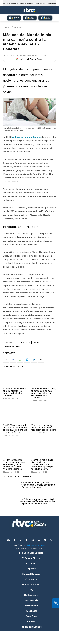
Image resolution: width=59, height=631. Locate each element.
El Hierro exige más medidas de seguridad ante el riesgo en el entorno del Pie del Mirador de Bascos (14, 464)
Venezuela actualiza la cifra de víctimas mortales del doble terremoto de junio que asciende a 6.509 (42, 464)
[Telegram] (27, 360)
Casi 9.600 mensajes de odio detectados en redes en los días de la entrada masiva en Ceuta (15, 428)
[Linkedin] (34, 360)
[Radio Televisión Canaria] (29, 523)
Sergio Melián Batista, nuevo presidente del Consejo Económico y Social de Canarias (37, 484)
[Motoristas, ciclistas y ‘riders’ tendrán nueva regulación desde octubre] (43, 415)
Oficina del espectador (35, 545)
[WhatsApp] (20, 360)
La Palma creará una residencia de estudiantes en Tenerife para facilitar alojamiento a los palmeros (38, 501)
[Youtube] (8, 540)
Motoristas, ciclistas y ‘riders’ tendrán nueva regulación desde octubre (43, 427)
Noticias (16, 27)
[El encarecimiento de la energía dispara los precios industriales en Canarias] (15, 378)
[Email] (41, 360)
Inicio (6, 27)
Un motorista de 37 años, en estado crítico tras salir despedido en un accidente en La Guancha (43, 393)
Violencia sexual (13, 346)
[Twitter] (20, 540)
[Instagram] (32, 540)
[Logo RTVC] (29, 10)
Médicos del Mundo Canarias (26, 137)
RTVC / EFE (9, 55)
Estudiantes (24, 343)
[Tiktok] (26, 540)
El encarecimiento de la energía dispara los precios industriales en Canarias (14, 392)
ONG (36, 343)
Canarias (9, 343)
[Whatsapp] (50, 540)
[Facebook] (13, 360)
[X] (6, 360)
